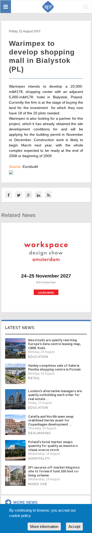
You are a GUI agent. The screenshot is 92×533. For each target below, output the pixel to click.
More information (44, 526)
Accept (74, 526)
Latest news (19, 327)
